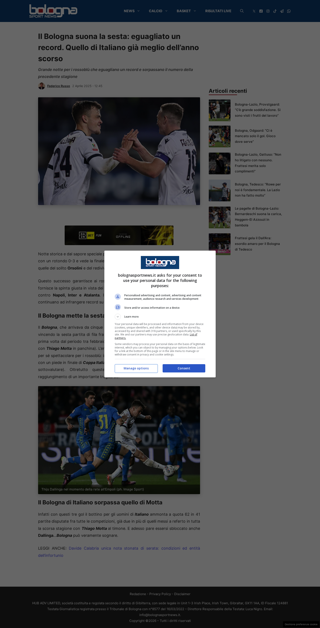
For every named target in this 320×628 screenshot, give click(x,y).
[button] (160, 317)
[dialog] (160, 314)
